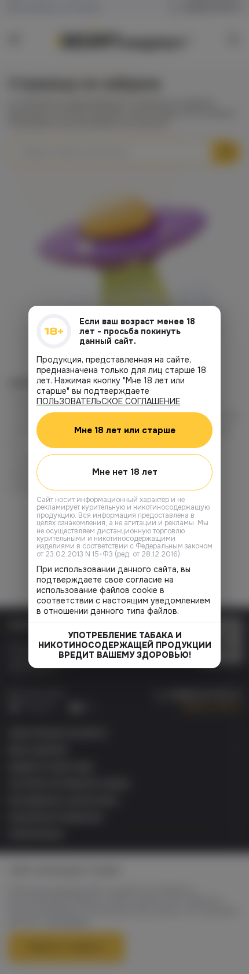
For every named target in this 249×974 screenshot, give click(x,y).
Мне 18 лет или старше (124, 430)
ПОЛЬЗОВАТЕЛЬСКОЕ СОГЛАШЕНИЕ (108, 401)
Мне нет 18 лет (125, 472)
